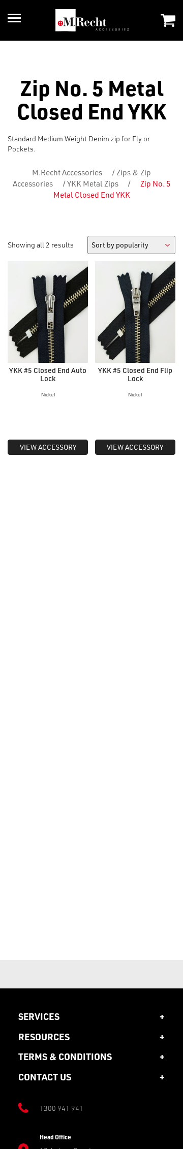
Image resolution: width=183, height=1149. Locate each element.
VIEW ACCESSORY (48, 447)
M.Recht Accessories (67, 172)
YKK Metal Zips (92, 183)
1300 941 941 (61, 1108)
